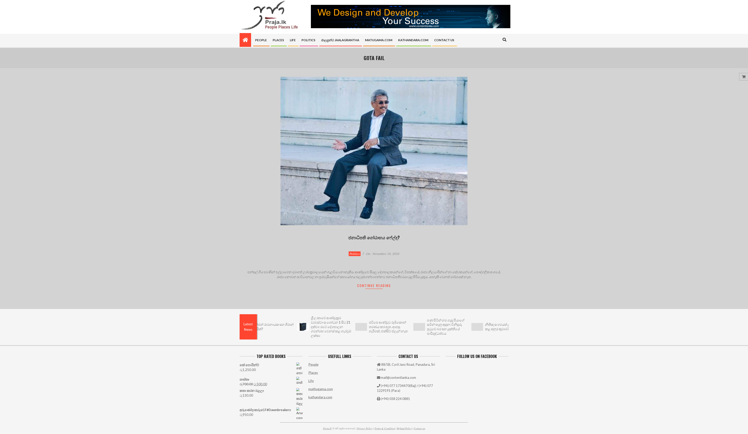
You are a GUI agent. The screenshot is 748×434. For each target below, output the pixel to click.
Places (313, 373)
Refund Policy (404, 428)
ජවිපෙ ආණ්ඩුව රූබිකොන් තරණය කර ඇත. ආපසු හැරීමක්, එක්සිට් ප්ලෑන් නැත (367, 326)
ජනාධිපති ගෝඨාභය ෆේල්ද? (374, 237)
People (313, 364)
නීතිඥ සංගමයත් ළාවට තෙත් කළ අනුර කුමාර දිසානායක (483, 326)
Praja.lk (327, 428)
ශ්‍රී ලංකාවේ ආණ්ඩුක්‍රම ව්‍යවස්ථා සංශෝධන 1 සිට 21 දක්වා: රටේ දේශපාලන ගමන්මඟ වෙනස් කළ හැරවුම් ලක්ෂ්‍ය (310, 327)
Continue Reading (374, 285)
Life (311, 381)
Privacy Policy (364, 428)
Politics (354, 253)
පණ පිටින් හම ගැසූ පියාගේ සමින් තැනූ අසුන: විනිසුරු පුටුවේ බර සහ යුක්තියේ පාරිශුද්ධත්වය (425, 326)
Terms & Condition (384, 428)
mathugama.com (320, 389)
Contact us (419, 428)
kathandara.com (320, 397)
